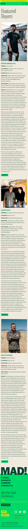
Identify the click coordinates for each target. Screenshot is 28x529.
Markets (6, 480)
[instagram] (16, 512)
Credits (17, 518)
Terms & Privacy (19, 515)
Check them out (22, 0)
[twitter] (20, 512)
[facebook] (24, 512)
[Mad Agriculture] (3, 3)
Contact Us (7, 486)
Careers (5, 483)
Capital (5, 478)
